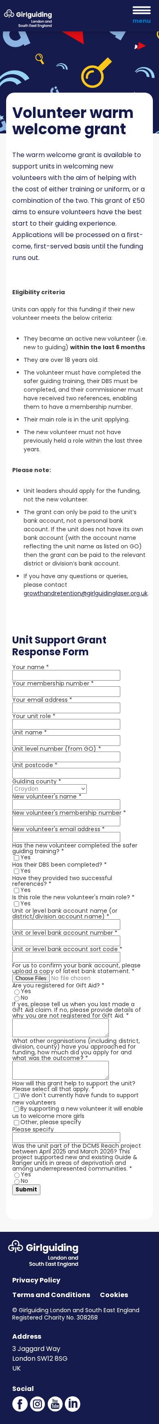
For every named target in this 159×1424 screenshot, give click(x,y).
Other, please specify (50, 1122)
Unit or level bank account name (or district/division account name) (65, 913)
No (24, 998)
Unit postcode (34, 765)
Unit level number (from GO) (56, 749)
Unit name (29, 732)
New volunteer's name (47, 796)
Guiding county (36, 781)
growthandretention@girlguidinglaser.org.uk (86, 593)
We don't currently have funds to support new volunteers (75, 1099)
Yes (25, 857)
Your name (30, 667)
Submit (26, 1189)
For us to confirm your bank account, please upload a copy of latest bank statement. (76, 968)
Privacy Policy (36, 1280)
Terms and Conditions (51, 1295)
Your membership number (53, 683)
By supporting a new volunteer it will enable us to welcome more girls (77, 1112)
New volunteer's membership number (69, 813)
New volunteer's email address (58, 829)
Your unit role (33, 716)
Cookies (114, 1295)
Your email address (42, 700)
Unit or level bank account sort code (67, 949)
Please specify (33, 1129)
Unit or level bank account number (65, 933)
